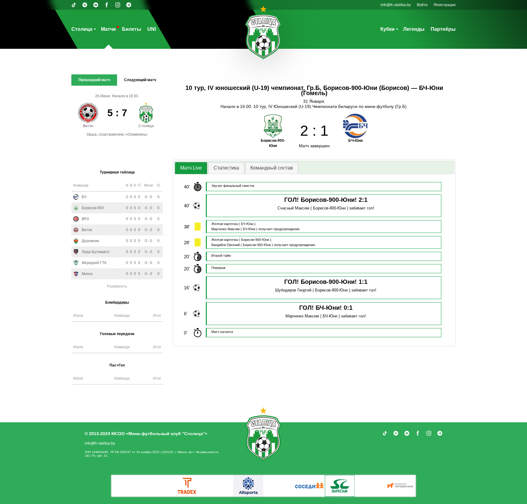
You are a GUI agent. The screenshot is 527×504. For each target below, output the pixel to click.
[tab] (191, 168)
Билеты (131, 29)
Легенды (414, 29)
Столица (81, 29)
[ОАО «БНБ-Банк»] (401, 486)
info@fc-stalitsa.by (396, 5)
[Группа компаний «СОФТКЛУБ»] (340, 486)
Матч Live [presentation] (191, 167)
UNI (151, 29)
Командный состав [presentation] (271, 167)
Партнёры (443, 29)
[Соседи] (309, 486)
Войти (422, 5)
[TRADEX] (187, 486)
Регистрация (445, 5)
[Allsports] (248, 486)
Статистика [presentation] (226, 167)
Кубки (387, 29)
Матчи (108, 29)
